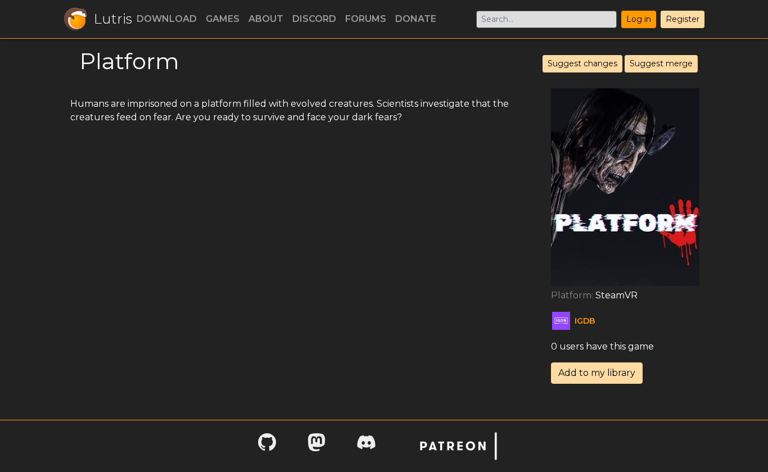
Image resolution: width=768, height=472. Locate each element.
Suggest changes (582, 63)
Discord (314, 18)
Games (223, 18)
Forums (365, 18)
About (266, 18)
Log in (638, 19)
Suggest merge (661, 63)
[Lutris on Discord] (366, 446)
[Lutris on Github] (267, 446)
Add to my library (596, 372)
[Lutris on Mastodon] (317, 446)
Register (682, 19)
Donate (415, 18)
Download (167, 18)
